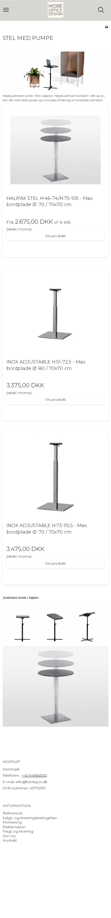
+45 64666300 (34, 775)
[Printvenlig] (106, 27)
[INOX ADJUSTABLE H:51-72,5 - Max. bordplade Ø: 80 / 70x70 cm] (55, 313)
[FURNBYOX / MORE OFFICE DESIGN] (55, 10)
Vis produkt (55, 236)
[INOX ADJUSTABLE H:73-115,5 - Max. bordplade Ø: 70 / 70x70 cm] (55, 477)
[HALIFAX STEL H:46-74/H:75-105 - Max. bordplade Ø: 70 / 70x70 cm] (55, 150)
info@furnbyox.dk (31, 781)
